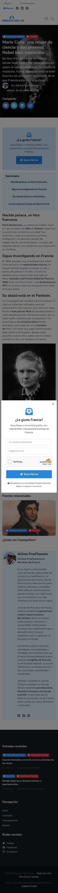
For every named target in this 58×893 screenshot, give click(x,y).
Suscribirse (31, 474)
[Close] (53, 404)
